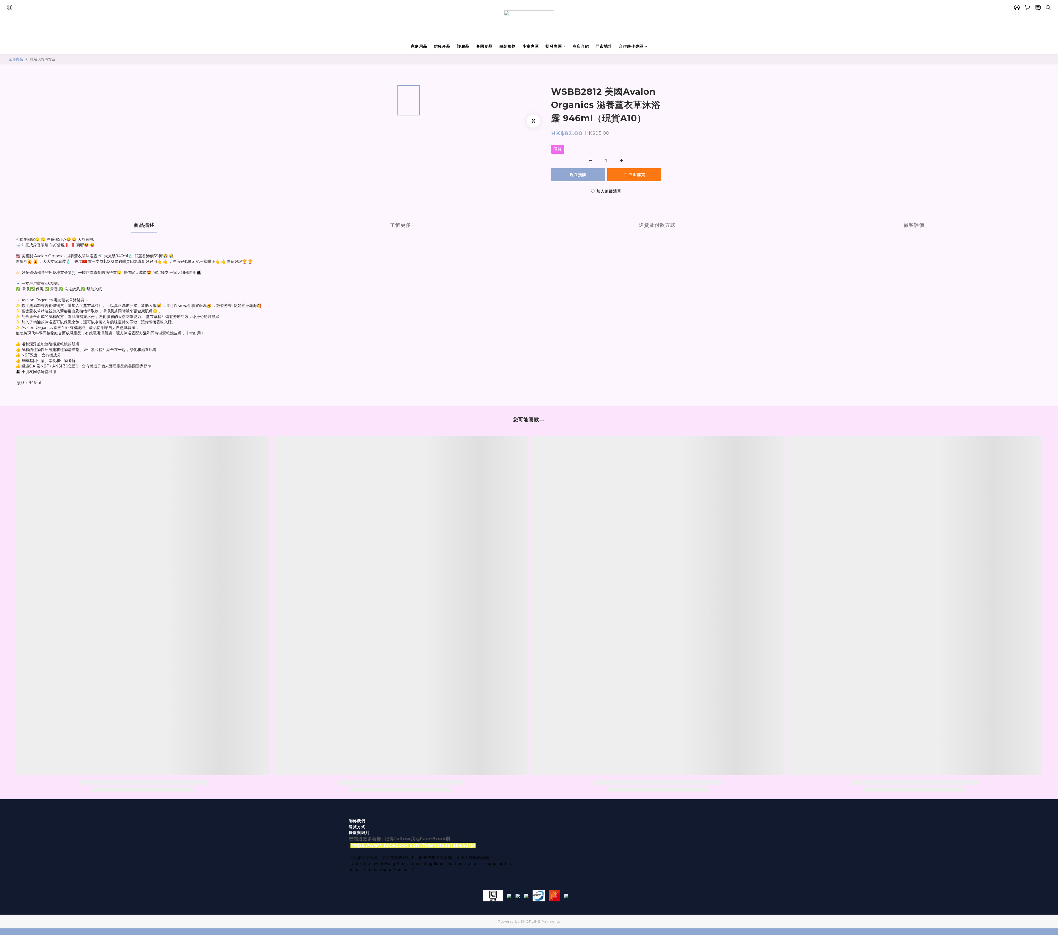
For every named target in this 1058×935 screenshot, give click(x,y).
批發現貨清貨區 (42, 59)
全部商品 (16, 59)
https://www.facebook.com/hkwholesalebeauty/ (413, 845)
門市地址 (604, 46)
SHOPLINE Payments (540, 921)
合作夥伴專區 (631, 46)
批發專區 (554, 46)
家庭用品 (419, 46)
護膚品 (463, 46)
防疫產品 (442, 46)
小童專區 (530, 46)
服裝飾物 (507, 46)
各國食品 (484, 46)
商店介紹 (581, 46)
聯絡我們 (357, 820)
